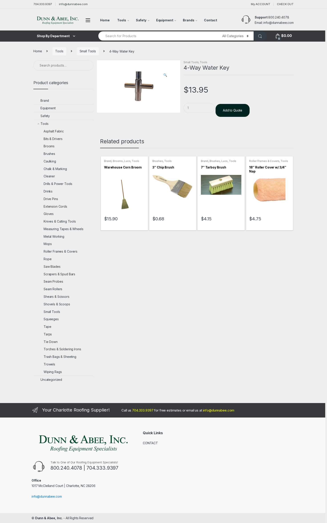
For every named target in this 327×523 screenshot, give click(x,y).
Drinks (48, 191)
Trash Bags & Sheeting (60, 357)
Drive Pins (51, 199)
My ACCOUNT (260, 4)
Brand (107, 161)
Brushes (157, 161)
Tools (121, 20)
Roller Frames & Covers (264, 161)
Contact (210, 20)
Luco (127, 161)
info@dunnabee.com (73, 4)
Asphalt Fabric (54, 131)
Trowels (49, 364)
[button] (165, 75)
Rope (47, 259)
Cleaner (49, 176)
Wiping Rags (53, 372)
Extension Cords (55, 206)
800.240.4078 (278, 17)
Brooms (118, 161)
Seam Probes (53, 281)
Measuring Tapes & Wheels (63, 229)
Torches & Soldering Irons (62, 349)
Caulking (50, 161)
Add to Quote (232, 110)
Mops (48, 244)
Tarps (48, 334)
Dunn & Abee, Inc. (49, 518)
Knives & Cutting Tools (60, 221)
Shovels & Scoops (57, 304)
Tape (47, 326)
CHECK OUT (285, 4)
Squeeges (51, 319)
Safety (141, 20)
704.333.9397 (42, 4)
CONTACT (150, 443)
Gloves (49, 214)
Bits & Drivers (53, 139)
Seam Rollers (53, 289)
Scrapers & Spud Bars (59, 274)
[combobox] (157, 36)
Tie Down (51, 342)
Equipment (164, 20)
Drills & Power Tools (58, 184)
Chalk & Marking (55, 169)
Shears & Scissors (56, 296)
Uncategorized (51, 379)
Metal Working (54, 236)
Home (104, 20)
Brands (188, 20)
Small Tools (88, 51)
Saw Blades (52, 266)
